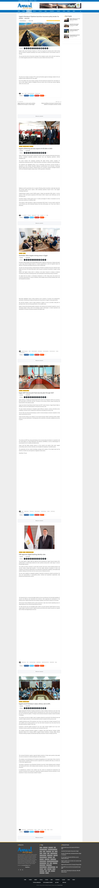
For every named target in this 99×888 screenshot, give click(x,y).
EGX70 (41, 853)
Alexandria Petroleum (30, 829)
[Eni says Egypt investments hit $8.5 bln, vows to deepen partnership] (66, 36)
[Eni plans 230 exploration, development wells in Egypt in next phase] (66, 31)
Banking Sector (24, 662)
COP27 (57, 882)
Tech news (31, 146)
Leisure (58, 11)
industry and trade (43, 861)
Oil (56, 867)
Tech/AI (34, 11)
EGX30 (56, 851)
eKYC (20, 663)
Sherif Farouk (53, 511)
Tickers (23, 11)
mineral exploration (45, 351)
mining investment (22, 352)
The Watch (52, 11)
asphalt (35, 829)
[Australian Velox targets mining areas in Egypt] (66, 25)
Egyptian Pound (49, 855)
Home (19, 11)
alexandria (24, 215)
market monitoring (43, 511)
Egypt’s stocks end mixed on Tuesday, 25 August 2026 (71, 864)
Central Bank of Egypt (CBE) (52, 849)
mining (57, 351)
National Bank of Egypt (51, 867)
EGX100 (44, 853)
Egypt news (55, 855)
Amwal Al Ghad (59, 885)
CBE (27, 662)
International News (43, 863)
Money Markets (49, 865)
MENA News (55, 863)
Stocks (40, 11)
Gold (54, 857)
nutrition (48, 511)
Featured (51, 20)
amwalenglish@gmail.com (26, 865)
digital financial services (45, 662)
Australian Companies (25, 351)
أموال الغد (35, 0)
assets (22, 93)
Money (28, 11)
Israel (51, 863)
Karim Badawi (40, 351)
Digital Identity (52, 662)
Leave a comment (39, 116)
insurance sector (37, 93)
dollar (44, 851)
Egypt (25, 93)
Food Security (32, 511)
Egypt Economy (26, 511)
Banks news (45, 847)
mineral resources (52, 351)
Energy (48, 829)
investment (41, 215)
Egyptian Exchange (43, 855)
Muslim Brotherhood (43, 867)
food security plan (37, 511)
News (46, 11)
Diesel (42, 829)
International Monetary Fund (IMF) (52, 861)
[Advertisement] (13, 29)
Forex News (50, 857)
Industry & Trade (26, 146)
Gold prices (41, 859)
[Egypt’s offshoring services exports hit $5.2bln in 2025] (66, 20)
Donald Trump (48, 851)
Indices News (47, 859)
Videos (68, 11)
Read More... (27, 867)
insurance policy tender (31, 93)
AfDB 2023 (64, 882)
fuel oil (51, 829)
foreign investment (34, 351)
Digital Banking (39, 662)
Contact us (31, 0)
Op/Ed (64, 11)
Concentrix (29, 215)
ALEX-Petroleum (24, 829)
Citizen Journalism (37, 882)
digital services (34, 215)
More (74, 11)
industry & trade (53, 859)
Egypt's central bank (54, 853)
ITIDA (47, 215)
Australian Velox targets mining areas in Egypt (69, 851)
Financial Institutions (56, 20)
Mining (24, 253)
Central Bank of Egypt (32, 662)
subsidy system (21, 512)
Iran (48, 863)
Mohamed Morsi (42, 865)
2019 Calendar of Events (48, 882)
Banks (24, 552)
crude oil (39, 829)
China (41, 851)
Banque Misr (51, 847)
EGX (53, 851)
